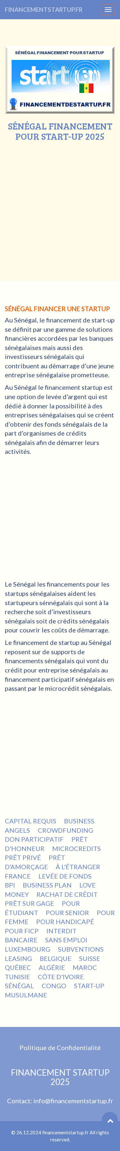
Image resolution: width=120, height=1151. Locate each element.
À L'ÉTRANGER (78, 867)
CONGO (54, 985)
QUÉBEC (18, 967)
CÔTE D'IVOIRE (61, 976)
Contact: (20, 1101)
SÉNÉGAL (19, 985)
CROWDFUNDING (65, 830)
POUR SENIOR (67, 912)
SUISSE (89, 958)
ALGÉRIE (52, 967)
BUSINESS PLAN (47, 885)
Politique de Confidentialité (60, 1047)
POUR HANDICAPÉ (65, 921)
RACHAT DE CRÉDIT (67, 894)
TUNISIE (17, 976)
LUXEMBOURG (27, 949)
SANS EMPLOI (66, 940)
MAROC (85, 967)
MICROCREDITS (76, 848)
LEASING (18, 958)
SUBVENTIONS (81, 949)
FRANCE (18, 876)
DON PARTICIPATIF (34, 839)
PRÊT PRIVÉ (23, 857)
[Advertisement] (60, 205)
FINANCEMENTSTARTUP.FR (44, 9)
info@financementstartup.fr (73, 1101)
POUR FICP (22, 931)
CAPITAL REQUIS (30, 821)
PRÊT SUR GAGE (29, 903)
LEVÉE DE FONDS (65, 876)
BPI (10, 885)
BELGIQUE (55, 958)
